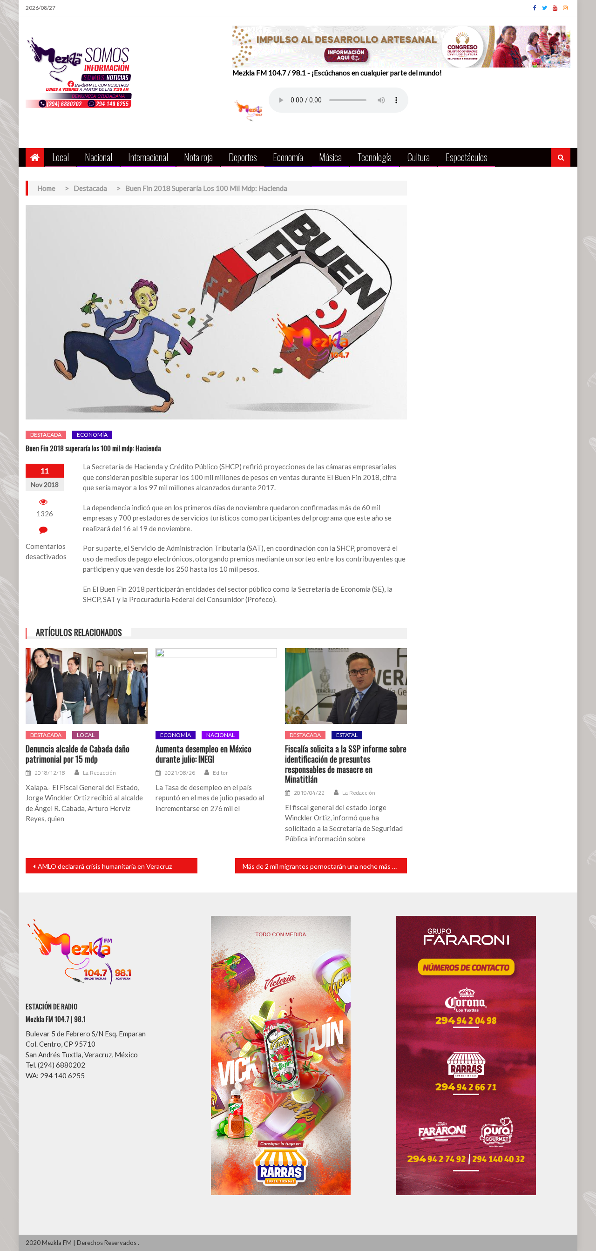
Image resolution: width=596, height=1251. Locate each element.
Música (330, 156)
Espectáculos (467, 156)
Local (60, 156)
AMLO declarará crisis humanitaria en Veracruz (105, 866)
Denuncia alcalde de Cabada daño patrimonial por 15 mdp (77, 754)
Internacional (148, 156)
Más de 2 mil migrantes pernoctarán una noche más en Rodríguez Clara (325, 866)
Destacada (45, 434)
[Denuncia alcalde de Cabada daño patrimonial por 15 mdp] (87, 686)
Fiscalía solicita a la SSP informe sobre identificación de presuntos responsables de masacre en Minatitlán (345, 764)
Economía (288, 156)
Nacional (98, 156)
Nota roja (198, 156)
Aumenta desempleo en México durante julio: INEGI (203, 754)
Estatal (347, 734)
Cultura (418, 156)
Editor (220, 773)
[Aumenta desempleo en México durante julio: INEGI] (217, 686)
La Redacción (99, 773)
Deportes (243, 156)
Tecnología (375, 156)
